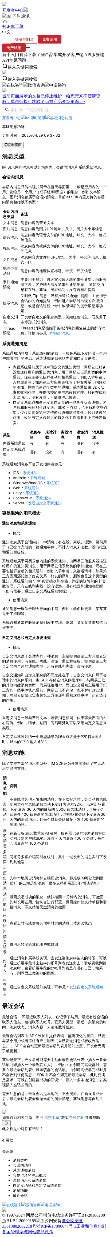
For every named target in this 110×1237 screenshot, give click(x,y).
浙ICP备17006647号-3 (56, 1226)
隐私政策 (44, 1232)
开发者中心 (12, 10)
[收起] (6, 1123)
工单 (19, 26)
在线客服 (76, 1117)
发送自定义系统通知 (45, 503)
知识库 (8, 26)
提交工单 (52, 1117)
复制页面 (15, 145)
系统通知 (30, 472)
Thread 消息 (58, 333)
